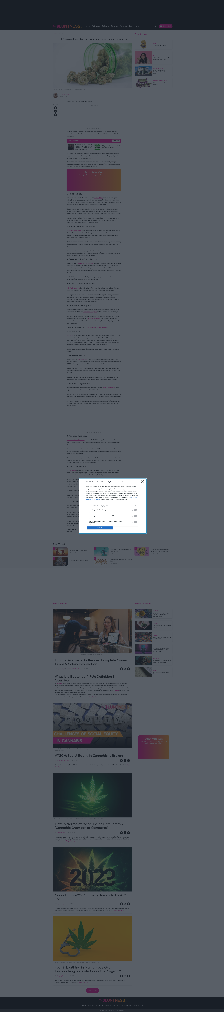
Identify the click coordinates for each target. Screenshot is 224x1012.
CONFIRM (100, 528)
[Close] (143, 482)
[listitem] (113, 506)
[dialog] (113, 506)
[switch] (134, 510)
